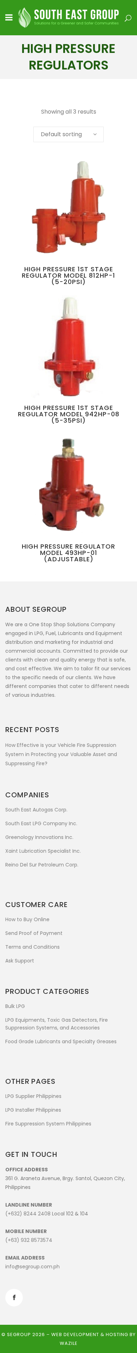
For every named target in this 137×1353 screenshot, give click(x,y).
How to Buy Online (27, 919)
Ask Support (19, 960)
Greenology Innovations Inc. (39, 837)
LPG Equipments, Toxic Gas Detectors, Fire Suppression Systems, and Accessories (56, 1023)
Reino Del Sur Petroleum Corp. (41, 864)
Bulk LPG (15, 1006)
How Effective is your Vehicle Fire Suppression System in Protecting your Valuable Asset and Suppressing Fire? (61, 754)
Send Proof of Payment (34, 933)
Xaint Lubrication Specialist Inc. (43, 850)
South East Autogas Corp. (36, 809)
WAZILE (69, 1343)
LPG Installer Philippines (33, 1109)
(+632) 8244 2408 (28, 1213)
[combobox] (68, 134)
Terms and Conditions (32, 946)
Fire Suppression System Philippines (48, 1123)
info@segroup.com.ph (32, 1266)
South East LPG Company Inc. (41, 823)
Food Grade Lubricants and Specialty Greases (61, 1041)
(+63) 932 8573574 (28, 1240)
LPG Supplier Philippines (33, 1096)
